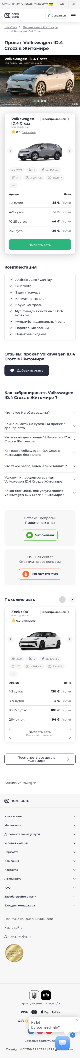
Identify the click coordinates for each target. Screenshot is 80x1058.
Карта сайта (13, 927)
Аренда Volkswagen (20, 783)
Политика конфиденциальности (28, 918)
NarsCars (10, 27)
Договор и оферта (17, 936)
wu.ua (51, 1040)
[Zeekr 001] (40, 639)
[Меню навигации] (73, 15)
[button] (35, 101)
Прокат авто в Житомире (40, 27)
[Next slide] (69, 150)
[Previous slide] (10, 150)
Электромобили (54, 119)
